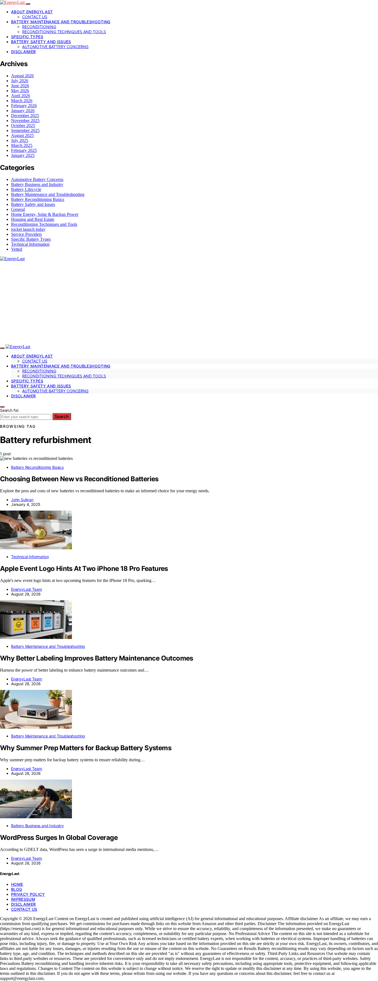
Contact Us (34, 16)
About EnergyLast (32, 11)
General (18, 209)
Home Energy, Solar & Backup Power (44, 214)
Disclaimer (23, 51)
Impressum (23, 899)
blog (16, 889)
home (17, 884)
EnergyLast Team (26, 589)
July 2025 (19, 140)
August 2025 (22, 135)
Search (62, 416)
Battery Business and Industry (37, 184)
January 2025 (23, 155)
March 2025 (21, 145)
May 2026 (20, 90)
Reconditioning (39, 26)
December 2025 (25, 115)
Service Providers (26, 234)
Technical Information (30, 244)
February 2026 (24, 105)
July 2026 (19, 80)
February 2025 (24, 150)
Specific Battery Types (31, 239)
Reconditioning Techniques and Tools (64, 31)
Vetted (16, 249)
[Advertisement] (189, 302)
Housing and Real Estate (32, 219)
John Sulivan (22, 499)
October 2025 (23, 125)
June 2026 (20, 85)
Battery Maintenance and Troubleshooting (60, 21)
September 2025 (25, 130)
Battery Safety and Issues (41, 41)
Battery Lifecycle (26, 189)
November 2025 (25, 120)
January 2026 (23, 110)
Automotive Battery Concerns (55, 46)
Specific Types (27, 36)
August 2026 (22, 75)
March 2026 (21, 100)
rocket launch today (28, 229)
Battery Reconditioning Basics (37, 199)
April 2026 (20, 95)
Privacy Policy (28, 894)
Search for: (9, 410)
